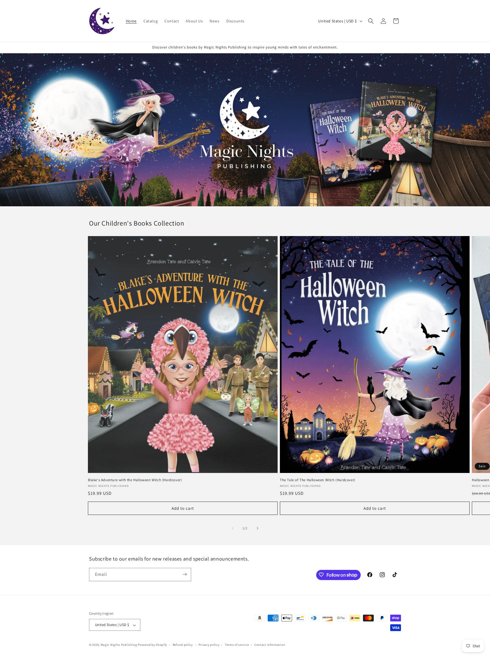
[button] (371, 21)
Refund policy (183, 645)
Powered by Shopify (152, 645)
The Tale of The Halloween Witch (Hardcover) (317, 480)
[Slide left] (232, 528)
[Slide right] (257, 528)
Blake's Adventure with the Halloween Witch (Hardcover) (135, 480)
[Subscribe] (184, 574)
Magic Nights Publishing (119, 645)
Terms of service (237, 645)
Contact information (269, 645)
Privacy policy (208, 645)
